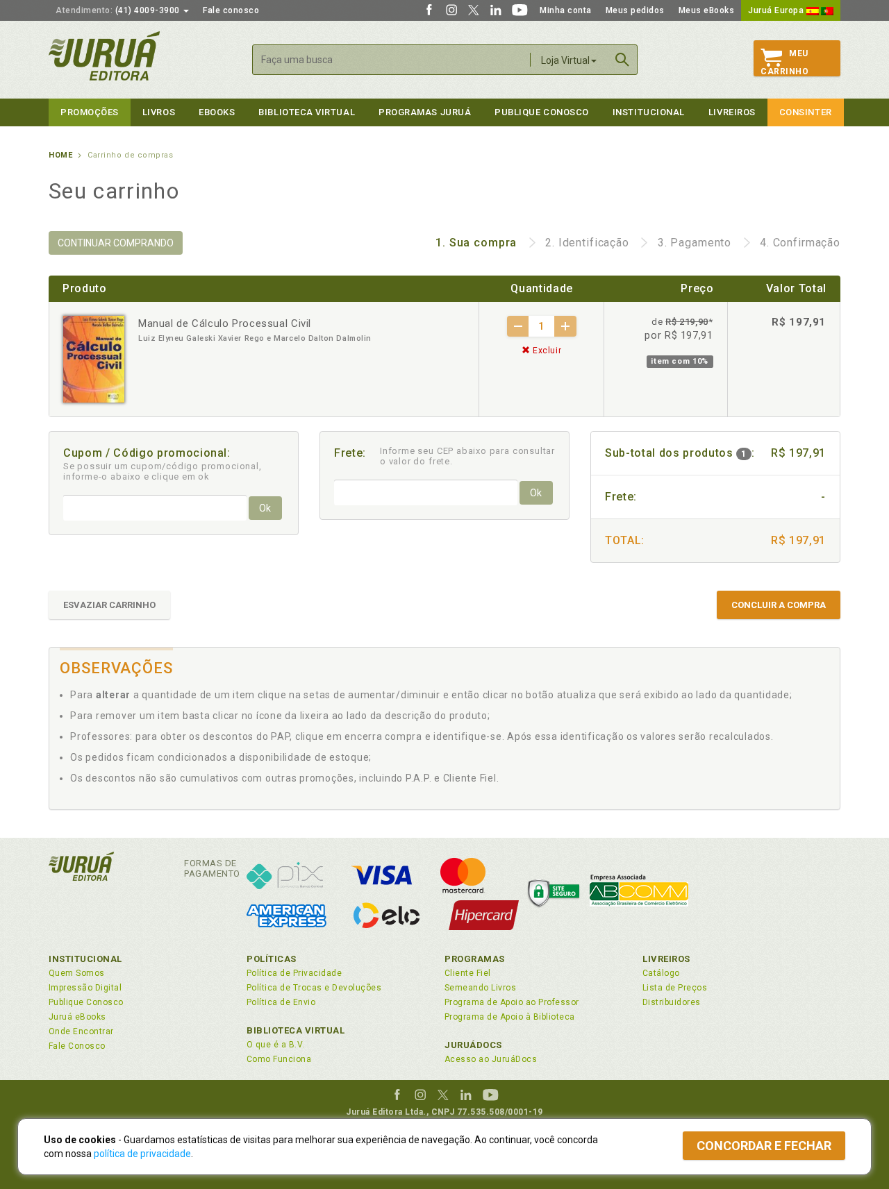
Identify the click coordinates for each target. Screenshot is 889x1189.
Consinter (805, 112)
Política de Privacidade (294, 973)
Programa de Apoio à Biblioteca (509, 1017)
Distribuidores (671, 1002)
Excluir (545, 350)
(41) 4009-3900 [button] (119, 10)
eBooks (217, 112)
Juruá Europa (777, 10)
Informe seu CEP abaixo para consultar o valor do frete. (467, 456)
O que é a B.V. (276, 1044)
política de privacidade (142, 1153)
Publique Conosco (542, 112)
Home (60, 155)
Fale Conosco (77, 1046)
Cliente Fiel (467, 973)
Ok (265, 508)
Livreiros (732, 112)
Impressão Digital (85, 988)
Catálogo (661, 973)
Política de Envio (281, 1002)
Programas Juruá (425, 112)
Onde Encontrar (81, 1031)
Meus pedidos (635, 10)
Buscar (622, 59)
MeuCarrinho (784, 62)
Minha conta (566, 10)
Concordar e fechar (764, 1145)
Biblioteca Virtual (296, 1030)
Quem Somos (77, 973)
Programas (474, 959)
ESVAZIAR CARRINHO (109, 605)
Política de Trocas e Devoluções (314, 988)
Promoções (89, 112)
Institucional (649, 112)
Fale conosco (231, 10)
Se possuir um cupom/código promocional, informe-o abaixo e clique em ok (162, 471)
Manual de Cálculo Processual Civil (224, 323)
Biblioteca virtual (306, 112)
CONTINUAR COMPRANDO (116, 242)
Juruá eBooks (77, 1017)
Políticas (272, 959)
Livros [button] (158, 112)
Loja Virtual (565, 60)
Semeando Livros (480, 988)
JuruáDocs (473, 1045)
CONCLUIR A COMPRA (778, 605)
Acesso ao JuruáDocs (490, 1059)
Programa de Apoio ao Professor (511, 1002)
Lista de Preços (674, 988)
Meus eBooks (707, 10)
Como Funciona (279, 1059)
